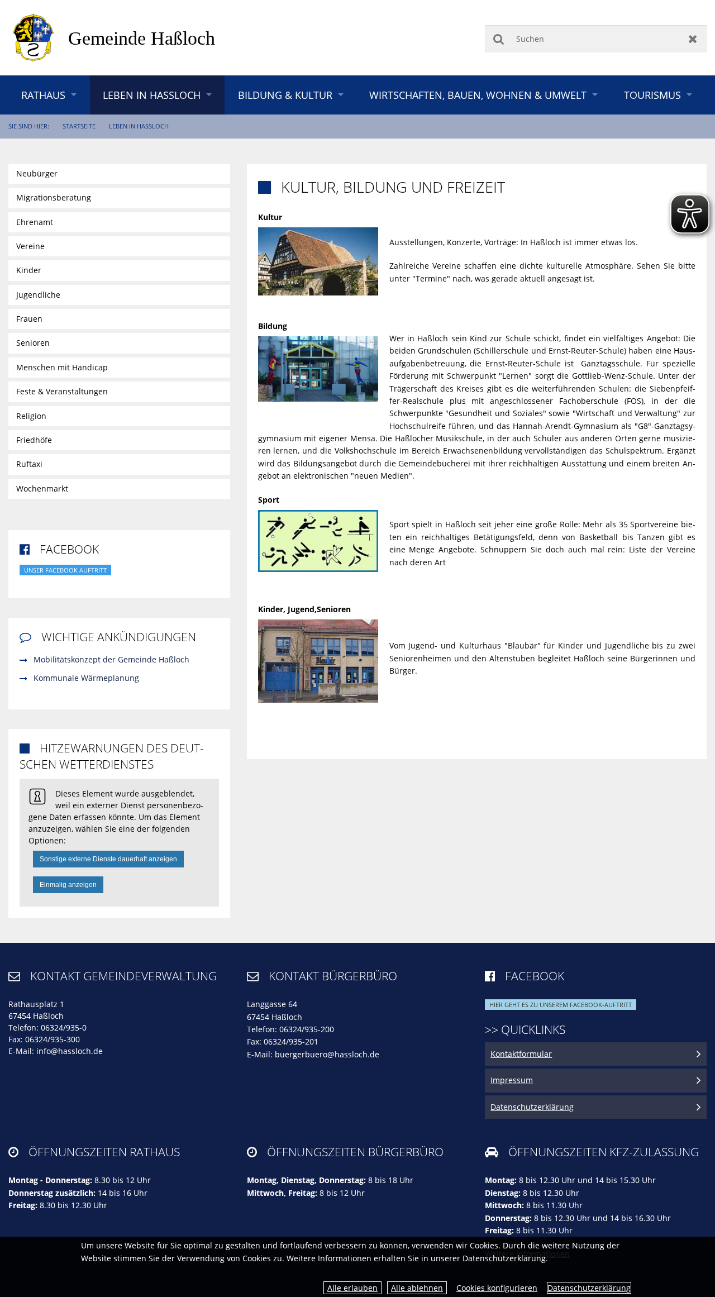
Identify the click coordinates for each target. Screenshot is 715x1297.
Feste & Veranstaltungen (62, 391)
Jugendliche (38, 294)
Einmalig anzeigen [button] (68, 885)
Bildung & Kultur (285, 95)
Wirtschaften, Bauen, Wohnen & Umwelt (478, 95)
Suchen (498, 39)
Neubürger (37, 173)
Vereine (30, 246)
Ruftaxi (29, 464)
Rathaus (43, 95)
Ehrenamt (34, 222)
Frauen (29, 318)
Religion (31, 416)
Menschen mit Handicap (62, 367)
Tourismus (652, 95)
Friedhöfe (34, 440)
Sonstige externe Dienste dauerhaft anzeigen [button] (108, 859)
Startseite (79, 126)
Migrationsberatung (53, 197)
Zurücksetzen (693, 39)
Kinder (28, 270)
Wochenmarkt (42, 488)
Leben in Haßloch (152, 95)
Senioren (33, 342)
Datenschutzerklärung (589, 1287)
